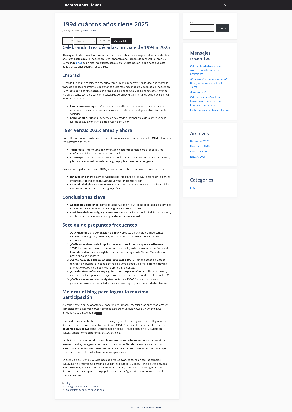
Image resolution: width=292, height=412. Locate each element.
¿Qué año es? (198, 92)
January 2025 (198, 156)
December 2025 (199, 141)
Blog (68, 383)
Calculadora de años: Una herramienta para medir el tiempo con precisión (205, 101)
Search (194, 22)
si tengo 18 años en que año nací (82, 386)
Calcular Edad (121, 41)
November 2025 (200, 146)
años (79, 63)
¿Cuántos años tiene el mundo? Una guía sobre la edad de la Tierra (208, 83)
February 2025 (199, 151)
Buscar (222, 28)
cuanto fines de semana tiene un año (85, 389)
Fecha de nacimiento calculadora (209, 110)
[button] (225, 5)
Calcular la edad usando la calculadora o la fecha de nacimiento (205, 70)
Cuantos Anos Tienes (81, 4)
